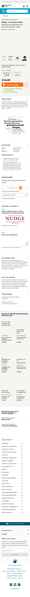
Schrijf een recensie (9, 195)
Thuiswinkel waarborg (15, 569)
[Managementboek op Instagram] (19, 584)
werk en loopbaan (7, 512)
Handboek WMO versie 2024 (21, 338)
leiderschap (5, 472)
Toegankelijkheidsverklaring (14, 576)
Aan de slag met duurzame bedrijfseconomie (7, 339)
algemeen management (9, 446)
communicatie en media (9, 452)
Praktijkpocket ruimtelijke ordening (6, 368)
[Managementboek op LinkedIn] (11, 584)
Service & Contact (12, 578)
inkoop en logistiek (7, 460)
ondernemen (6, 483)
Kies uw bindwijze (6, 70)
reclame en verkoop (8, 504)
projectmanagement (8, 498)
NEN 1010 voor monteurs (6, 397)
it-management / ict (8, 466)
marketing (5, 475)
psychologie (5, 501)
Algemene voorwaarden (9, 571)
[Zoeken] (26, 11)
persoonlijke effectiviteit (9, 495)
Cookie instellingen (17, 573)
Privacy (24, 571)
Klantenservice (7, 530)
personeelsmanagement (9, 492)
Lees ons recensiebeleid (8, 198)
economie (5, 455)
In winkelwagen (12, 85)
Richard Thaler (6, 19)
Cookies (8, 573)
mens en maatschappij (9, 478)
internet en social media (9, 463)
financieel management (9, 458)
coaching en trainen (8, 449)
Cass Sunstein (13, 19)
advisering (5, 443)
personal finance (7, 489)
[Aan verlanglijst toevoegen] (26, 85)
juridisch (4, 469)
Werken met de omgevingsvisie (21, 367)
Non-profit (5, 16)
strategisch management (9, 506)
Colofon (19, 571)
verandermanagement (9, 509)
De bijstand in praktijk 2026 (21, 397)
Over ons (20, 578)
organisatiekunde (7, 486)
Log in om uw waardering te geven (10, 191)
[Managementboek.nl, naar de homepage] (7, 7)
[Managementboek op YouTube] (15, 584)
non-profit (5, 481)
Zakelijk (4, 534)
